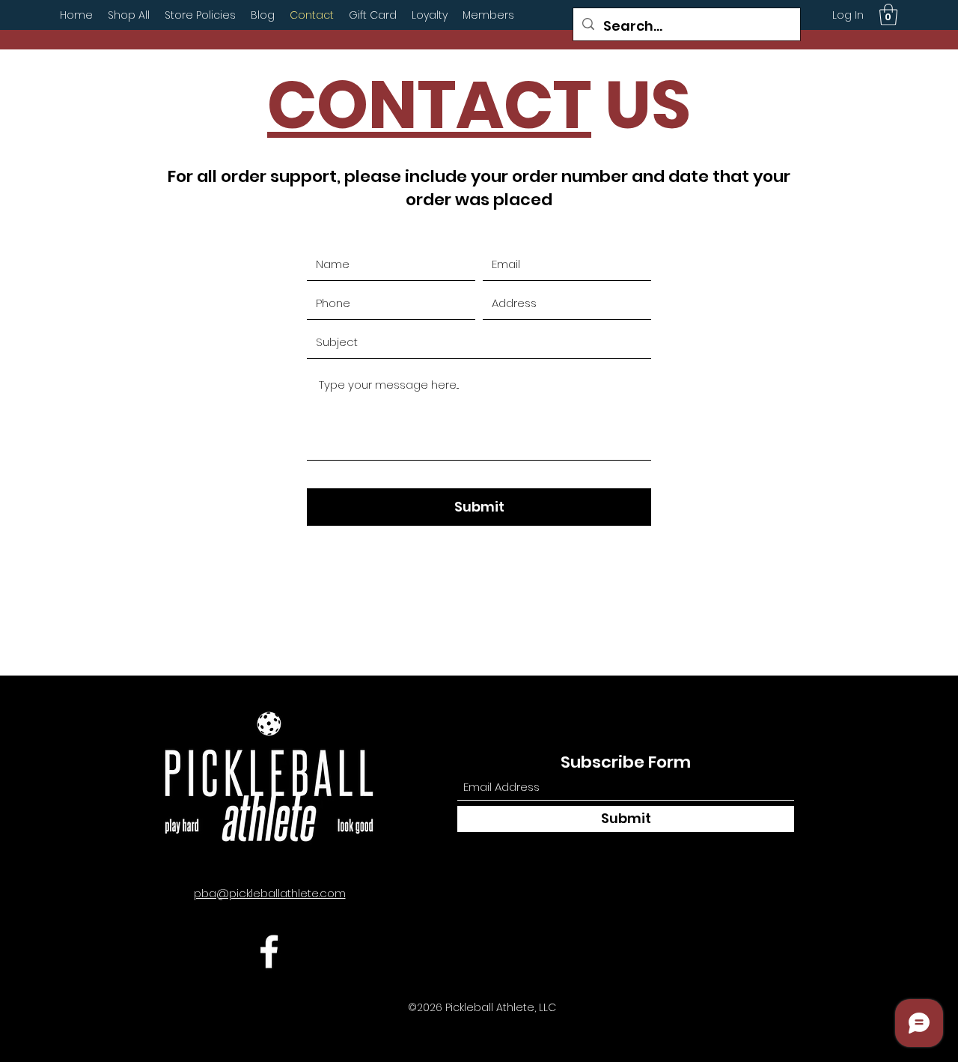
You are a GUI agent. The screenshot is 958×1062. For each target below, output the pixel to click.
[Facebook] (269, 951)
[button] (888, 14)
